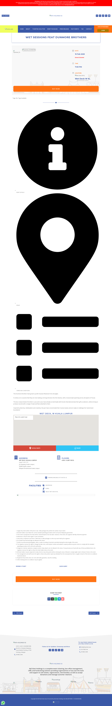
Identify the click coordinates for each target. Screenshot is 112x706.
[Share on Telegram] (59, 598)
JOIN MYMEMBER (103, 27)
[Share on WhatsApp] (55, 598)
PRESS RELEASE (64, 29)
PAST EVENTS (75, 29)
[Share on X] (52, 598)
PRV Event (19, 613)
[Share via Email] (62, 598)
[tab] (57, 150)
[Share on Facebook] (49, 598)
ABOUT (28, 29)
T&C (82, 29)
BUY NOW (56, 89)
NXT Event (93, 613)
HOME (22, 29)
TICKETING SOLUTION (38, 29)
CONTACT (89, 29)
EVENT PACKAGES (52, 29)
